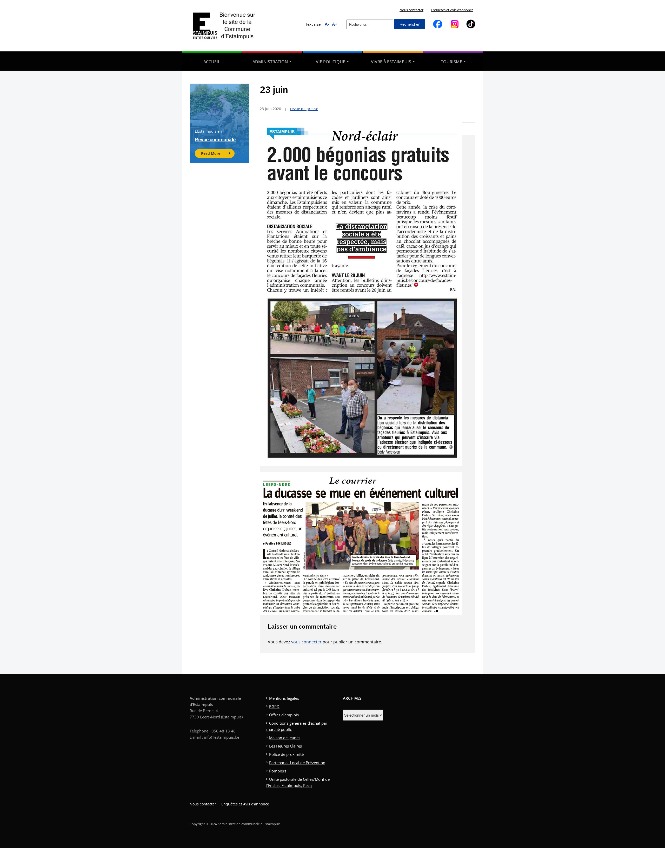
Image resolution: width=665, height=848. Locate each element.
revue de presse (304, 108)
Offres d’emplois (284, 714)
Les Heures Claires (285, 746)
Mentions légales (284, 698)
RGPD (274, 706)
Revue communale (215, 139)
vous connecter (306, 642)
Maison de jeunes (284, 737)
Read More (210, 153)
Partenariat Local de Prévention (297, 762)
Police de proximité (286, 754)
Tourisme (451, 62)
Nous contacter (411, 10)
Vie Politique (330, 62)
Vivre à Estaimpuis (391, 62)
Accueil (211, 62)
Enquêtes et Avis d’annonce (452, 10)
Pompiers (277, 770)
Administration (270, 62)
